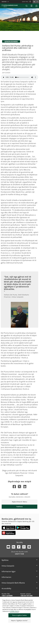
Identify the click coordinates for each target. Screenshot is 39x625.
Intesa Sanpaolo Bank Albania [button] (13, 583)
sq (34, 1)
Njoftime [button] (5, 560)
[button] (26, 5)
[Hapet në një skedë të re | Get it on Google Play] (23, 528)
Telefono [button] (19, 507)
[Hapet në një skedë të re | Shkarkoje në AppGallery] (9, 533)
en (37, 1)
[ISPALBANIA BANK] (10, 5)
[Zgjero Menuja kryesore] (31, 5)
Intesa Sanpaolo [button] (8, 566)
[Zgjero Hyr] (36, 5)
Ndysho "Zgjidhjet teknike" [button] (19, 620)
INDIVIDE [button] (4, 1)
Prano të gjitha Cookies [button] (19, 615)
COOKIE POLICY (14, 611)
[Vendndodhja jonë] (31, 1)
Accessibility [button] (6, 588)
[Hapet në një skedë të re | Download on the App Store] (9, 528)
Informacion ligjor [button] (9, 571)
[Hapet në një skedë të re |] (14, 486)
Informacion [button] (6, 577)
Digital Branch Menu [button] (19, 502)
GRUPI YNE (25, 1)
